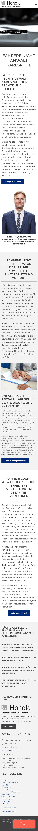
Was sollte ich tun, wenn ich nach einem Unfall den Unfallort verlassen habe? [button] (17, 647)
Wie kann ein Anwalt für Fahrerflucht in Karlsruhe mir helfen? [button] (17, 670)
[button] (36, 4)
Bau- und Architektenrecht (10, 792)
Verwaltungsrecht (7, 799)
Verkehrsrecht (6, 794)
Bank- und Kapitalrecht (9, 783)
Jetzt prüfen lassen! (13, 181)
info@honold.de (10, 750)
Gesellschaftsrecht (8, 797)
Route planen (9, 726)
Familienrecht (6, 787)
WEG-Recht (5, 804)
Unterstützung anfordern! (15, 460)
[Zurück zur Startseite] (11, 4)
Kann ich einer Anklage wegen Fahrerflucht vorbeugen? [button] (15, 683)
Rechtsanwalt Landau (9, 808)
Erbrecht (4, 785)
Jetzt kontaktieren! (19, 613)
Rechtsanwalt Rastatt (8, 811)
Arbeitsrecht (5, 780)
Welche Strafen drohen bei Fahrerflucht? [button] (15, 659)
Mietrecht (4, 790)
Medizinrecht (6, 801)
